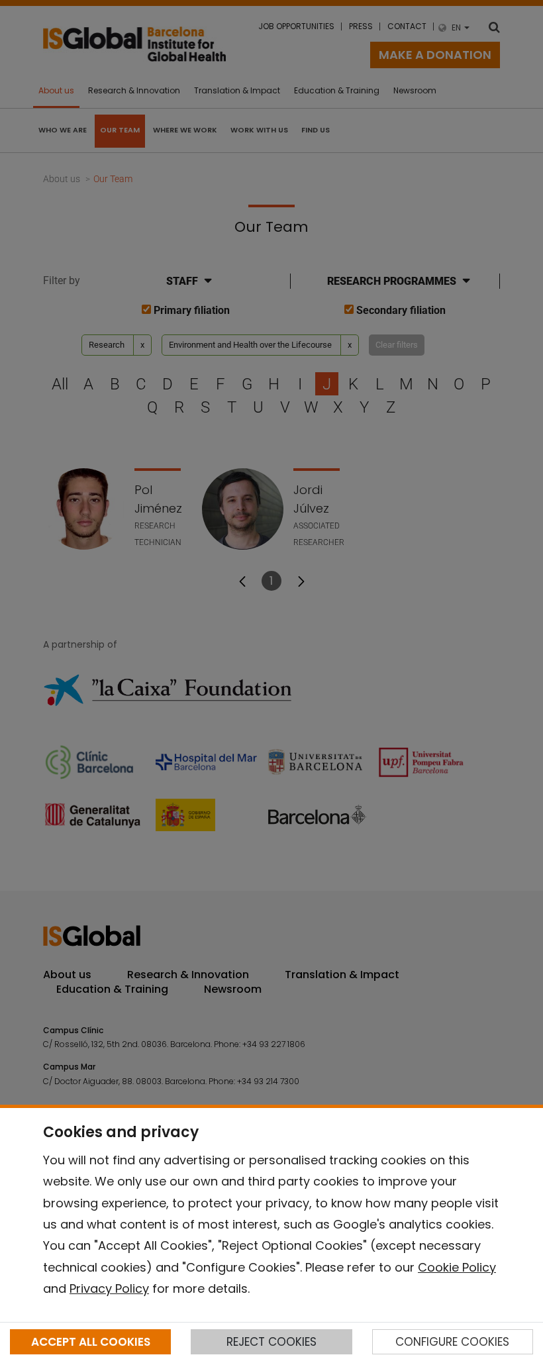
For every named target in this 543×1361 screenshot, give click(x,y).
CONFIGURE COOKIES (452, 1342)
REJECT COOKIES (271, 1342)
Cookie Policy (457, 1267)
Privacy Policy (109, 1288)
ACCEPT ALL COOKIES (90, 1342)
